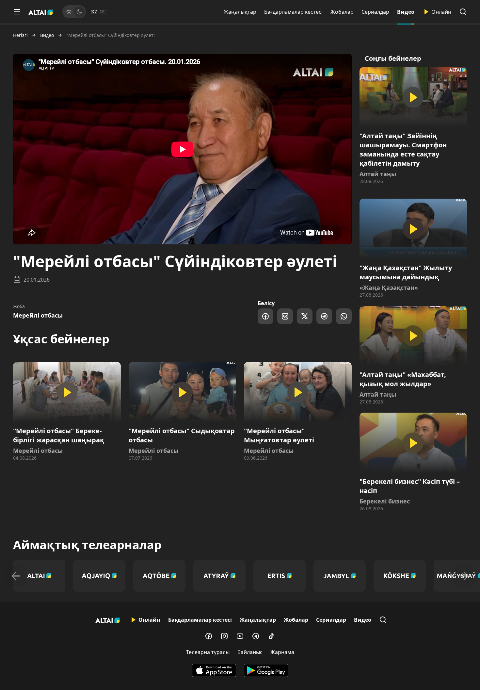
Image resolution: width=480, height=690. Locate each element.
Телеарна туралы (208, 652)
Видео (405, 11)
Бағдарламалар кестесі (293, 11)
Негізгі (20, 35)
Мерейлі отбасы (38, 315)
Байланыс (250, 652)
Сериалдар (375, 11)
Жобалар (342, 11)
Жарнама (282, 652)
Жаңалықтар (240, 11)
